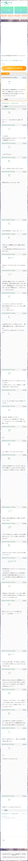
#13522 (24, 313)
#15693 (24, 507)
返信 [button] (16, 77)
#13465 (24, 125)
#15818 (24, 651)
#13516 (24, 270)
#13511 (24, 254)
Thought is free (22, 857)
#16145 (24, 728)
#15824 (24, 669)
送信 (3, 840)
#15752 (24, 541)
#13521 (24, 293)
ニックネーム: (4, 816)
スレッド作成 (7, 10)
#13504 (24, 234)
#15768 (24, 557)
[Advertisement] (14, 39)
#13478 (24, 157)
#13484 (24, 171)
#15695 (24, 523)
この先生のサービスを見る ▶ (13, 68)
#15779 (24, 582)
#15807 (24, 600)
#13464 (24, 109)
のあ (4, 63)
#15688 (24, 454)
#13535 (24, 426)
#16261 (24, 796)
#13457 (24, 77)
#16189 (24, 744)
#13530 (24, 406)
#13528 (24, 390)
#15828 (24, 689)
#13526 (24, 369)
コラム (20, 10)
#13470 (24, 143)
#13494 (24, 219)
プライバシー (24, 15)
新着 (4, 15)
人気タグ (17, 15)
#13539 (24, 440)
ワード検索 (11, 15)
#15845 (24, 709)
